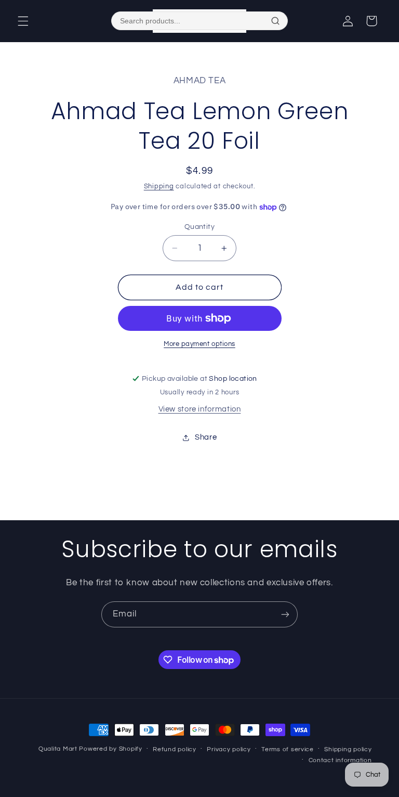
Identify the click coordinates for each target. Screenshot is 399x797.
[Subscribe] (285, 614)
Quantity (199, 226)
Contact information (340, 760)
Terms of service (287, 749)
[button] (23, 21)
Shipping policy (347, 749)
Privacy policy (228, 749)
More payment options (199, 344)
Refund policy (174, 749)
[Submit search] (275, 21)
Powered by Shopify (110, 749)
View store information (199, 409)
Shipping (159, 186)
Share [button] (206, 437)
